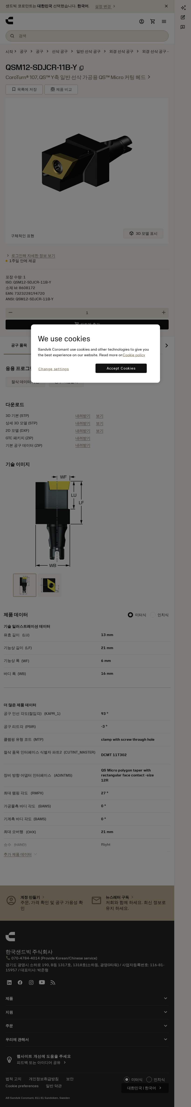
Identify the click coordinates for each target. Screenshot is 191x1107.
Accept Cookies (121, 368)
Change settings (53, 369)
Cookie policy (134, 355)
